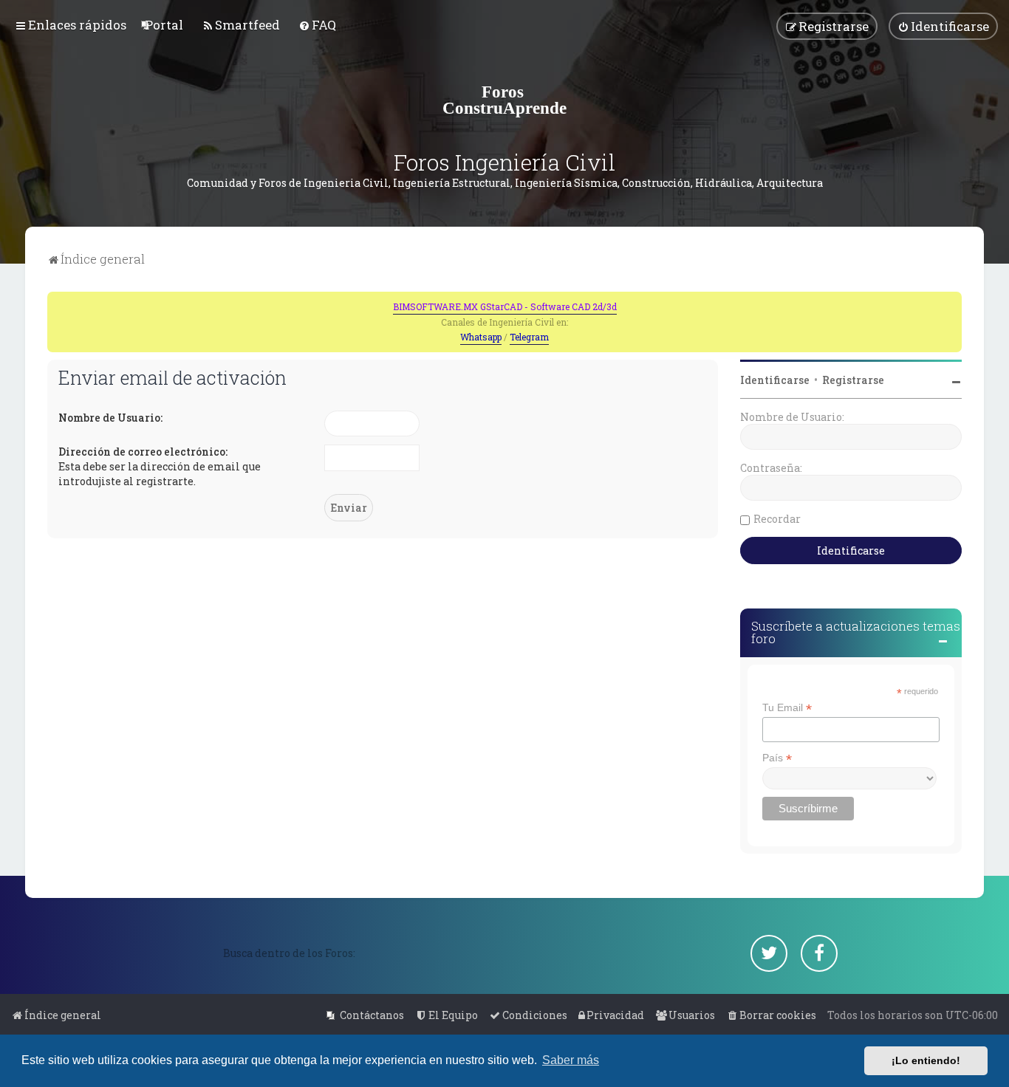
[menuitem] (164, 25)
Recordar (777, 519)
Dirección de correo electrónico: (143, 452)
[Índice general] (504, 100)
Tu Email (787, 708)
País (777, 758)
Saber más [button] (570, 1060)
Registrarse (853, 380)
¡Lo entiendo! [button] (926, 1060)
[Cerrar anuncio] (952, 301)
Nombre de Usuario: (110, 418)
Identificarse (775, 380)
